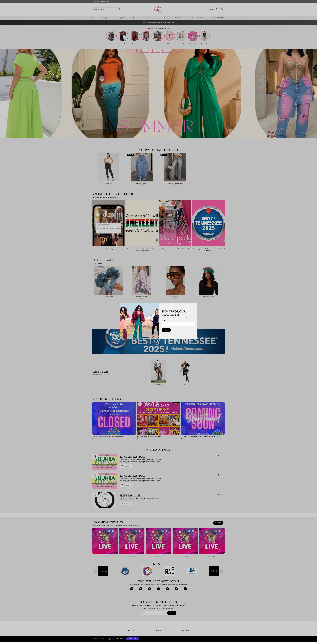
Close (195, 305)
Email (163, 320)
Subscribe (166, 330)
